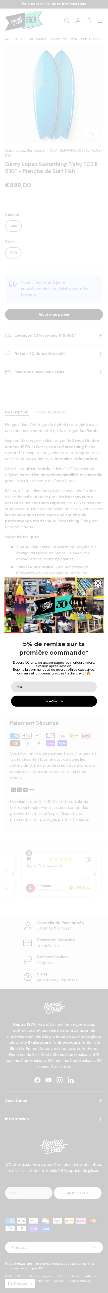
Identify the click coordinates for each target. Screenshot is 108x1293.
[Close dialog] (98, 583)
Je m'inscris (54, 701)
